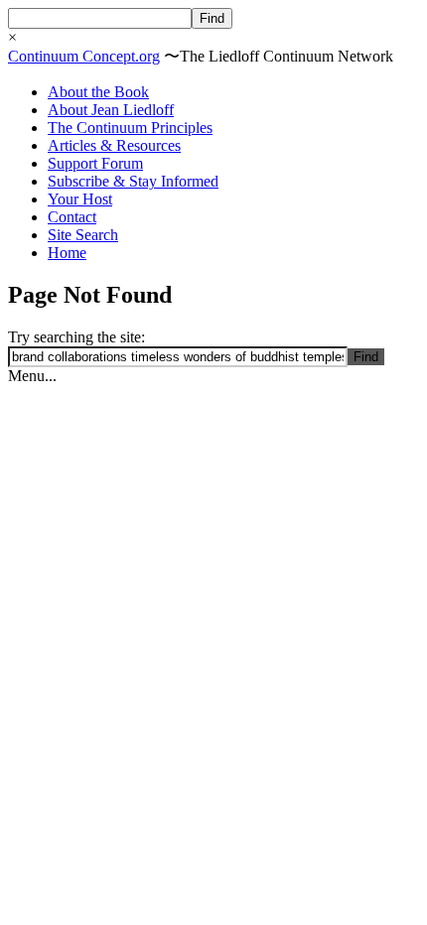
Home (67, 252)
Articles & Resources (114, 145)
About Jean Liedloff (111, 109)
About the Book (98, 91)
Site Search (83, 234)
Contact (72, 216)
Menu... (32, 375)
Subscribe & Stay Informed (133, 181)
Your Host (80, 199)
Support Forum (95, 163)
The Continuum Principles (130, 127)
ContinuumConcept (84, 56)
